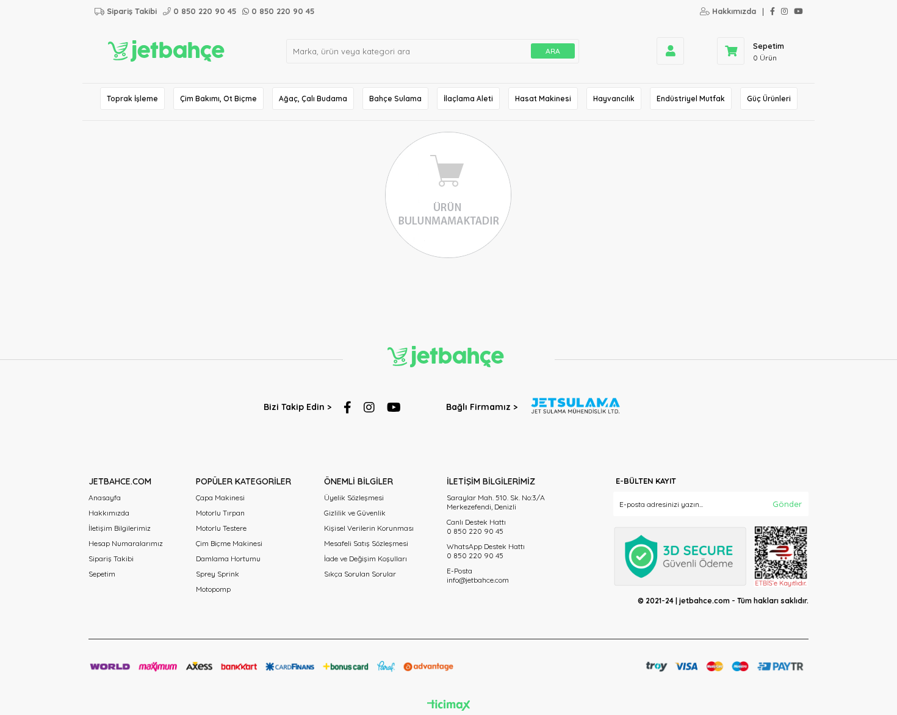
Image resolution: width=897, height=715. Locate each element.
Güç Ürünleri (769, 98)
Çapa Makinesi (220, 497)
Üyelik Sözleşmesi (354, 497)
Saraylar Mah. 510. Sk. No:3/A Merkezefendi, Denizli (496, 502)
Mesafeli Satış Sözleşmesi (366, 543)
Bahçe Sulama (395, 98)
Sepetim (101, 573)
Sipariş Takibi (111, 558)
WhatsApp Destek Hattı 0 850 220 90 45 (486, 551)
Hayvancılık (614, 98)
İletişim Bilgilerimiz (119, 528)
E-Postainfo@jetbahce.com (478, 575)
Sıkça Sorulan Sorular (360, 573)
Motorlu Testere (221, 528)
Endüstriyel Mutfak (691, 98)
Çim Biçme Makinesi (229, 543)
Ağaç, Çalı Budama (313, 98)
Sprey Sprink (217, 573)
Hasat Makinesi (543, 98)
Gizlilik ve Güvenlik (355, 512)
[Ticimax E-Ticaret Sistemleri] (448, 706)
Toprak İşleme (132, 98)
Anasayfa (104, 497)
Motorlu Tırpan (220, 512)
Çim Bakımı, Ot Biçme (218, 98)
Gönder (787, 504)
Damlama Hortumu (228, 558)
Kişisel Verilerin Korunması (369, 528)
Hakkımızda (108, 512)
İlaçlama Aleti (468, 98)
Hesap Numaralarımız (125, 543)
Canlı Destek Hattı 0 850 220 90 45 (476, 526)
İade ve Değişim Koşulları (365, 558)
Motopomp (213, 589)
